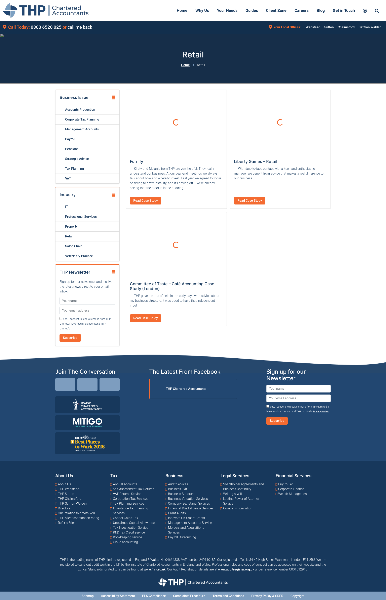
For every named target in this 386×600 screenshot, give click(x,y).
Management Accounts (81, 129)
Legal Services (235, 475)
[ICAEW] (87, 404)
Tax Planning (74, 169)
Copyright (297, 596)
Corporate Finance (291, 489)
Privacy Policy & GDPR (267, 596)
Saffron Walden (370, 27)
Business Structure (181, 494)
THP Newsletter (75, 272)
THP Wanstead (68, 489)
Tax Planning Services (128, 503)
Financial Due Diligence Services (191, 508)
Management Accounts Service (190, 523)
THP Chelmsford (69, 499)
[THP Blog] (110, 385)
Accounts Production (79, 109)
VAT (67, 178)
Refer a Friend (67, 523)
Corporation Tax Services (130, 499)
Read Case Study (145, 200)
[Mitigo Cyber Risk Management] (87, 422)
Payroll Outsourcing (182, 537)
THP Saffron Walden (72, 503)
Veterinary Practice (78, 256)
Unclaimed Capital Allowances (134, 523)
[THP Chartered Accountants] (45, 10)
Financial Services (293, 475)
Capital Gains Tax (125, 518)
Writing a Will (232, 494)
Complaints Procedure (189, 596)
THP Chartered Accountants (186, 389)
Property (71, 226)
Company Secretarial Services (189, 503)
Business (174, 475)
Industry (68, 194)
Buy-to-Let (285, 484)
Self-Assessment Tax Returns (133, 489)
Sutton (329, 27)
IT (66, 207)
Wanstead (313, 27)
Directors (64, 508)
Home (185, 65)
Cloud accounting (125, 542)
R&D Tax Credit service (129, 532)
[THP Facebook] (87, 385)
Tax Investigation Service (130, 527)
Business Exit (177, 489)
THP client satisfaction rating (78, 518)
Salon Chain (73, 246)
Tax (113, 475)
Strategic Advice (76, 159)
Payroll (69, 139)
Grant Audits (177, 513)
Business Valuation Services (188, 499)
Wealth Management (293, 494)
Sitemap (88, 596)
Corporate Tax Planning (81, 119)
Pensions (71, 149)
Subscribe (70, 338)
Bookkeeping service (127, 537)
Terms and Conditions (228, 596)
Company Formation (237, 508)
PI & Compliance (154, 596)
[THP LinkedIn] (65, 385)
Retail (68, 236)
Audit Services (178, 484)
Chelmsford (346, 27)
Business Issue (74, 97)
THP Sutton (66, 494)
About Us (64, 475)
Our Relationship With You (76, 513)
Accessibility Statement (118, 596)
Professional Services (80, 217)
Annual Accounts (125, 484)
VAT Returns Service (127, 494)
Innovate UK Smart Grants (186, 518)
